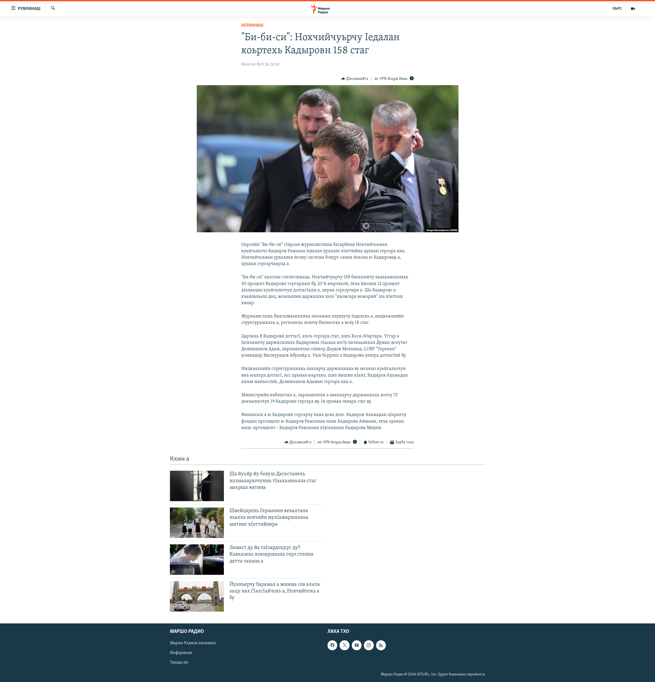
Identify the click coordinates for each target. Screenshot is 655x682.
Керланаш (252, 25)
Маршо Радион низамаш (193, 643)
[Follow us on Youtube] (357, 645)
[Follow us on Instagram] (369, 645)
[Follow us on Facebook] (332, 645)
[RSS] (381, 645)
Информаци (181, 653)
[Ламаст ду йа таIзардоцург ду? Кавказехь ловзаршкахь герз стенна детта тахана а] (197, 559)
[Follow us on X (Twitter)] (344, 645)
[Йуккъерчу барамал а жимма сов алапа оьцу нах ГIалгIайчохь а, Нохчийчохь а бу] (197, 596)
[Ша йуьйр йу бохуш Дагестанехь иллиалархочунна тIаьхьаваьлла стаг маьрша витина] (197, 486)
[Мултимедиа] (633, 8)
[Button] (354, 78)
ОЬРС (617, 9)
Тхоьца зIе (179, 663)
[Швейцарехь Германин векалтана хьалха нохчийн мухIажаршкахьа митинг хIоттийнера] (197, 523)
